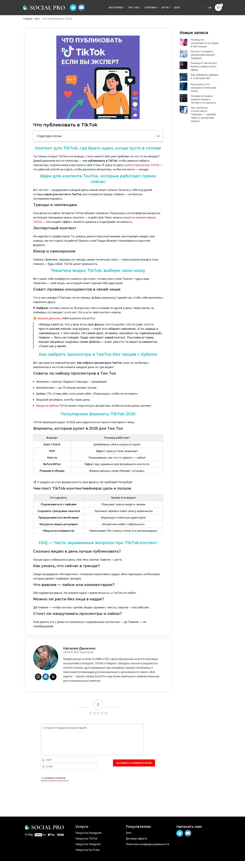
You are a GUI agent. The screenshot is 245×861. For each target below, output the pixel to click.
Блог (37, 18)
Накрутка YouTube (88, 850)
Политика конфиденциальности (147, 844)
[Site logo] (44, 7)
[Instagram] (38, 676)
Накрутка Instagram (89, 833)
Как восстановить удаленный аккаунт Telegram (203, 55)
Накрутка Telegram (88, 844)
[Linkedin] (45, 676)
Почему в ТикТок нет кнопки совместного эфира (204, 66)
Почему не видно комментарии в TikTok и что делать (203, 99)
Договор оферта (136, 838)
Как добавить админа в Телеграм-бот (204, 76)
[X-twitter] (53, 676)
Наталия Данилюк (48, 318)
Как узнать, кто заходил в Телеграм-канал (204, 87)
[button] (158, 136)
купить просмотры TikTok (142, 165)
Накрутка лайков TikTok (52, 405)
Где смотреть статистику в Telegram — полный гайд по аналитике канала (203, 114)
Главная (27, 18)
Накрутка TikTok (86, 838)
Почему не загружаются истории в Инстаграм (204, 43)
